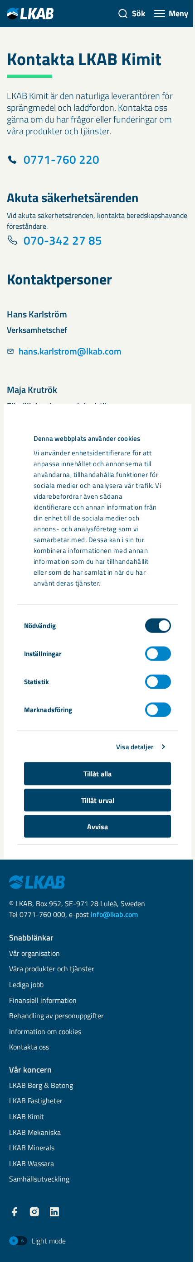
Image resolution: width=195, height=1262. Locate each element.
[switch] (158, 654)
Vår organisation (34, 954)
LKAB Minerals (31, 1148)
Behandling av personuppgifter (56, 1016)
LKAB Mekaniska (35, 1133)
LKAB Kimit (26, 1117)
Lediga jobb (26, 985)
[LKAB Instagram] (34, 1211)
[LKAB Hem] (30, 13)
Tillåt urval (97, 799)
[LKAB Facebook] (14, 1211)
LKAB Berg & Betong (41, 1086)
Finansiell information (43, 1001)
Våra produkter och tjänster (51, 969)
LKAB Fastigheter (36, 1101)
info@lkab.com (114, 914)
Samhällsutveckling (39, 1179)
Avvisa (97, 826)
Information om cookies (45, 1032)
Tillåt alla (97, 773)
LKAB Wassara (31, 1164)
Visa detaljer (134, 746)
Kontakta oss (29, 1047)
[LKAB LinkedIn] (54, 1211)
